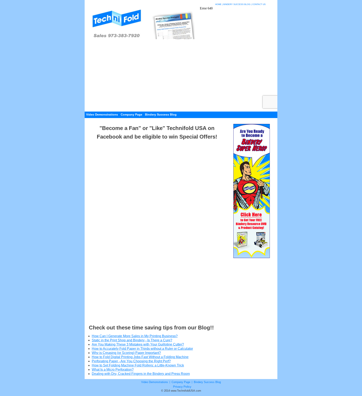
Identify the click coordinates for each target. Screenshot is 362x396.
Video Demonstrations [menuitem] (102, 114)
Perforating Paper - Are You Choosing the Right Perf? (131, 361)
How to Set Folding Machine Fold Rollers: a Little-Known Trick (138, 365)
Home (218, 4)
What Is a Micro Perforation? (113, 369)
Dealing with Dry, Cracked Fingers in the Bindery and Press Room (141, 373)
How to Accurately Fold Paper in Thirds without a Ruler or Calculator (142, 348)
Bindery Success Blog (236, 4)
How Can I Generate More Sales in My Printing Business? (135, 336)
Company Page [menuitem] (131, 114)
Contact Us (259, 4)
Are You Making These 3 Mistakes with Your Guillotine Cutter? (138, 344)
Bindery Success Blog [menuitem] (161, 114)
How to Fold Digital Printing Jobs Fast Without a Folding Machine (140, 357)
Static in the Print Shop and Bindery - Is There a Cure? (132, 340)
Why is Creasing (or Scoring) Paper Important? (126, 353)
